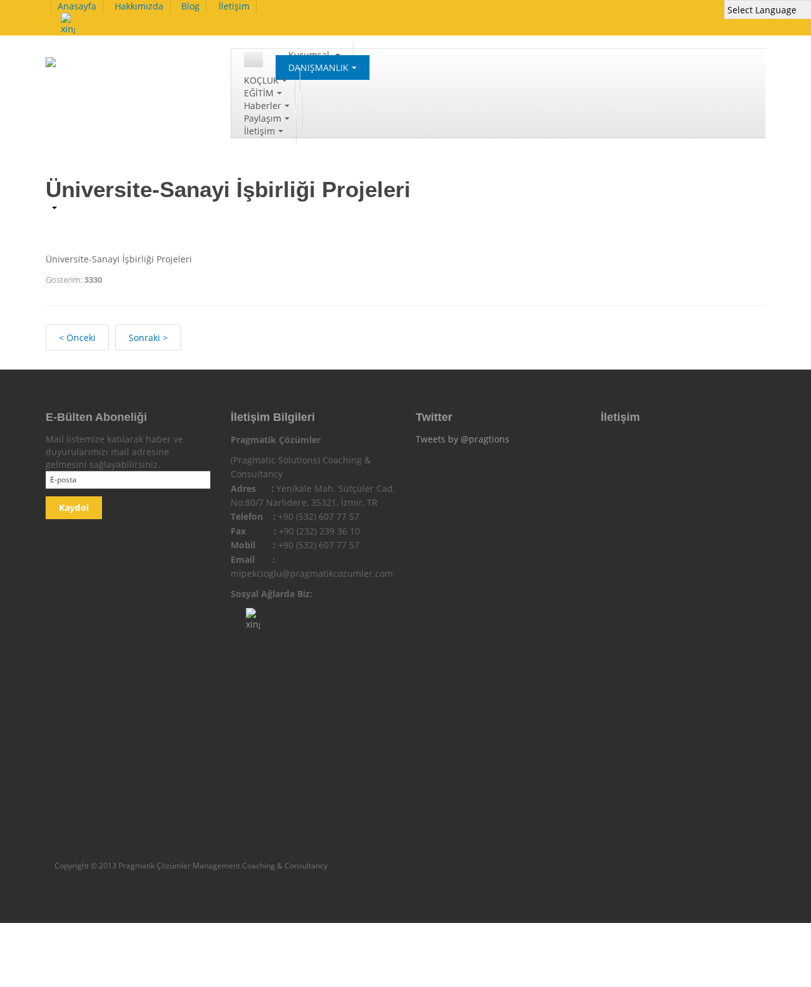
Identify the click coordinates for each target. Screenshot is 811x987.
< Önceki (77, 338)
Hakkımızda (139, 6)
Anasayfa (77, 6)
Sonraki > (148, 338)
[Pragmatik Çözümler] (110, 68)
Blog (190, 6)
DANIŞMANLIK (318, 67)
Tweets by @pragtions (462, 439)
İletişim (234, 6)
